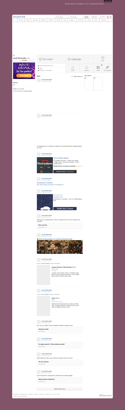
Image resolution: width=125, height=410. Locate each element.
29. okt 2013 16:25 (46, 372)
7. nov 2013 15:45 (45, 260)
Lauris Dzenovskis (19, 58)
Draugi (89, 20)
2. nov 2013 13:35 (45, 340)
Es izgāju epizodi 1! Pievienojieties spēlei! (51, 344)
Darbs (58, 394)
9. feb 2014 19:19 (45, 192)
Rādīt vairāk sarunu (59, 389)
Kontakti (36, 394)
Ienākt (86, 17)
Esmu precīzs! (42, 225)
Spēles (43, 20)
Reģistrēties (95, 17)
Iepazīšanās (16, 394)
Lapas (58, 20)
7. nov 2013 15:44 (45, 291)
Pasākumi (72, 20)
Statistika (81, 20)
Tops (64, 20)
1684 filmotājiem (45, 263)
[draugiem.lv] (15, 20)
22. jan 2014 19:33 (46, 217)
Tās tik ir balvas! (43, 362)
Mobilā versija (23, 394)
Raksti (96, 20)
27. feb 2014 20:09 (46, 180)
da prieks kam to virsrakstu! (45, 183)
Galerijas (35, 20)
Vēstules (103, 20)
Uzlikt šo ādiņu (108, 1)
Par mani (47, 59)
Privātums (47, 394)
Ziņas (27, 20)
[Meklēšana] (110, 20)
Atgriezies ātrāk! (43, 329)
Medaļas (15, 82)
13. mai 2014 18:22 (46, 81)
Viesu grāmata (107, 70)
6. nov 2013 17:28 (45, 322)
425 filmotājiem (45, 294)
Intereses (86, 70)
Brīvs (103, 60)
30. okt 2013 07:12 (46, 355)
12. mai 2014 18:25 (46, 155)
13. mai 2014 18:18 (46, 116)
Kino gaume (87, 75)
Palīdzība (30, 394)
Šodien (21, 20)
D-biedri (51, 20)
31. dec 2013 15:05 (46, 236)
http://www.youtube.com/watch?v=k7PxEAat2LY (49, 185)
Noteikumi (41, 394)
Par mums (53, 394)
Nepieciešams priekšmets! (46, 379)
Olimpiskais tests (58, 197)
